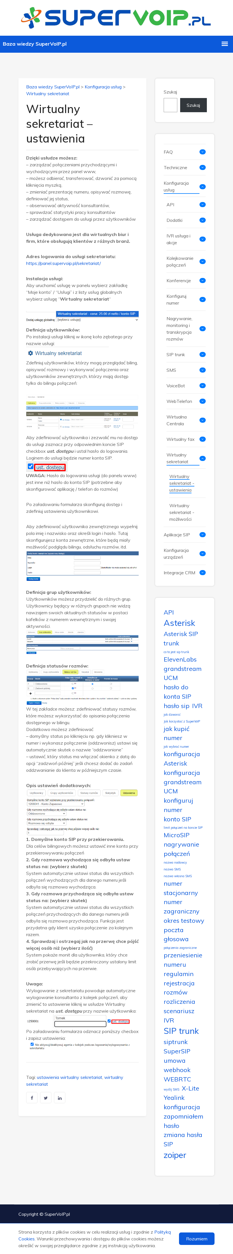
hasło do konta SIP (177, 691)
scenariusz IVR (179, 1015)
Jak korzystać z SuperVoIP (182, 721)
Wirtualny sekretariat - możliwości (181, 512)
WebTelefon (179, 401)
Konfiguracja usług (103, 87)
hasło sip (177, 705)
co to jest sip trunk (176, 652)
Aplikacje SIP (177, 534)
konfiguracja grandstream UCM (182, 782)
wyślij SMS (171, 1089)
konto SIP (177, 819)
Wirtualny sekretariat (47, 93)
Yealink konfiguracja (182, 1102)
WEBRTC (177, 1079)
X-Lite (190, 1088)
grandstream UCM (182, 673)
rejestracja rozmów (179, 987)
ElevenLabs (180, 659)
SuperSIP (177, 1051)
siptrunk (176, 1041)
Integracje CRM (179, 572)
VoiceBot (176, 385)
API (170, 204)
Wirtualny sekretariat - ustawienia (181, 483)
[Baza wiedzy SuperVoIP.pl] (116, 17)
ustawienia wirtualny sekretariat (69, 1077)
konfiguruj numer (178, 804)
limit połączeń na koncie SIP (183, 828)
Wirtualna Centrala (177, 420)
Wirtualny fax (181, 439)
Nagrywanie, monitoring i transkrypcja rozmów (179, 329)
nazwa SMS (172, 869)
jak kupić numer (177, 733)
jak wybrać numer (176, 747)
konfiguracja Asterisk (182, 758)
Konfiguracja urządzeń (176, 553)
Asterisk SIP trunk (181, 638)
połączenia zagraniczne (180, 948)
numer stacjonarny (181, 887)
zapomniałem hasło (183, 1120)
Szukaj (170, 92)
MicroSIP (177, 835)
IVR (197, 705)
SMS (171, 370)
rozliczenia (179, 1001)
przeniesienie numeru (183, 959)
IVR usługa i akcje (178, 239)
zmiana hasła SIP (183, 1139)
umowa (175, 1060)
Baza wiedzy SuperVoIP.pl (53, 87)
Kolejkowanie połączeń (180, 261)
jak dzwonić (172, 715)
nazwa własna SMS (178, 876)
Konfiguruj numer (176, 299)
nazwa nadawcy (175, 862)
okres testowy (184, 920)
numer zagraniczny (181, 906)
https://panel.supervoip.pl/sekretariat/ (63, 263)
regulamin (179, 973)
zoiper (175, 1155)
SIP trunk (176, 354)
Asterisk (179, 623)
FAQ (168, 152)
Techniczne (175, 167)
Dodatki (174, 220)
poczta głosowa (176, 934)
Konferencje (179, 280)
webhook (177, 1070)
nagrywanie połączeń (181, 848)
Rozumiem (196, 1239)
